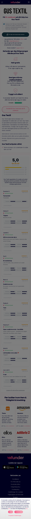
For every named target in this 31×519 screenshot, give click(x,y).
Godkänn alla (19, 511)
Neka (10, 511)
